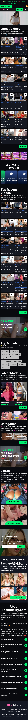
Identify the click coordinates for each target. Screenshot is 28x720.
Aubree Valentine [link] (5, 303)
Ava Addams (14, 351)
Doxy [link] (16, 247)
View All (23, 146)
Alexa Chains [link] (4, 230)
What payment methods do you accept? (11, 652)
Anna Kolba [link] (4, 85)
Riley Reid (4, 364)
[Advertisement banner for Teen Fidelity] (14, 156)
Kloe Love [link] (3, 139)
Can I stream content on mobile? (11, 664)
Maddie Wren (17, 361)
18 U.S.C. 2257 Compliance (8, 714)
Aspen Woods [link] (4, 48)
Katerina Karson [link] (19, 266)
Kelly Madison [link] (18, 121)
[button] (26, 394)
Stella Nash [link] (18, 86)
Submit (20, 546)
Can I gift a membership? (9, 688)
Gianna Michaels (6, 361)
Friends (11, 711)
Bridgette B (22, 364)
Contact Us (17, 711)
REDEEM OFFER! (6, 6)
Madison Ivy (14, 358)
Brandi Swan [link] (4, 121)
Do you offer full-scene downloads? (8, 670)
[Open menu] (25, 9)
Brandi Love (5, 351)
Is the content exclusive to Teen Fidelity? (11, 645)
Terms (7, 709)
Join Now (19, 9)
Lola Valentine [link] (18, 303)
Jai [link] (15, 67)
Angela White (5, 358)
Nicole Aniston (6, 354)
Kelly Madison (16, 354)
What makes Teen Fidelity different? (9, 695)
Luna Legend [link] (18, 49)
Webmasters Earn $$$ (21, 714)
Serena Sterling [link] (5, 67)
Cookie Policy (14, 709)
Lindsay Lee (12, 364)
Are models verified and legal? (11, 677)
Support (3, 709)
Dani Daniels (5, 367)
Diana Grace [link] (18, 104)
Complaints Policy (23, 709)
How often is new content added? (12, 682)
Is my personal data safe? (9, 658)
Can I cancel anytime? (8, 639)
